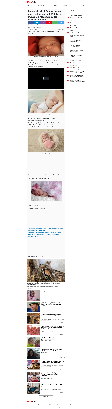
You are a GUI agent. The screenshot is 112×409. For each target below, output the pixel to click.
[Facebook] (31, 22)
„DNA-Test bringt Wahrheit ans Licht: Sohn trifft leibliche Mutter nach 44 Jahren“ (77, 24)
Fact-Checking (71, 404)
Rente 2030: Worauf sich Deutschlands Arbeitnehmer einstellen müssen (75, 64)
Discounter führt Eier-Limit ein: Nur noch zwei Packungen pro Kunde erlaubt (77, 76)
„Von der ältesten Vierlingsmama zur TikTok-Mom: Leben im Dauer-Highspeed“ (77, 55)
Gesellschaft (41, 5)
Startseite (29, 5)
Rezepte (65, 5)
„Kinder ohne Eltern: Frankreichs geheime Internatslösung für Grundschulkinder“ (76, 40)
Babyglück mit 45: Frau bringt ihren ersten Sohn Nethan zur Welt (77, 72)
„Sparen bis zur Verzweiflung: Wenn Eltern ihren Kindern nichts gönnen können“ (77, 29)
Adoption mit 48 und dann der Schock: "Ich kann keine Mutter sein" (76, 19)
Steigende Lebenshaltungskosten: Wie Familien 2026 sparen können (77, 68)
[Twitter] (61, 22)
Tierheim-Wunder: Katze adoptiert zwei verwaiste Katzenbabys (77, 15)
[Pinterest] (49, 22)
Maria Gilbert (34, 29)
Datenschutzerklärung (42, 404)
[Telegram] (37, 22)
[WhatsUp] (55, 22)
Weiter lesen (46, 396)
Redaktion (51, 404)
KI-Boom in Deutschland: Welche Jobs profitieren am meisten (77, 60)
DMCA (56, 404)
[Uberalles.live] (32, 2)
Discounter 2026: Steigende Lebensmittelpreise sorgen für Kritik (77, 81)
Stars (75, 5)
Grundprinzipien (63, 404)
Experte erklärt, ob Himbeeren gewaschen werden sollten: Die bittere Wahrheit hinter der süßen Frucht (77, 34)
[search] (84, 2)
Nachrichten (54, 5)
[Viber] (43, 22)
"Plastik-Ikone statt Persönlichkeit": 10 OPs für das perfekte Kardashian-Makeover (77, 45)
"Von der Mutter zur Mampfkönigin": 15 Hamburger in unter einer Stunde (77, 50)
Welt (84, 5)
